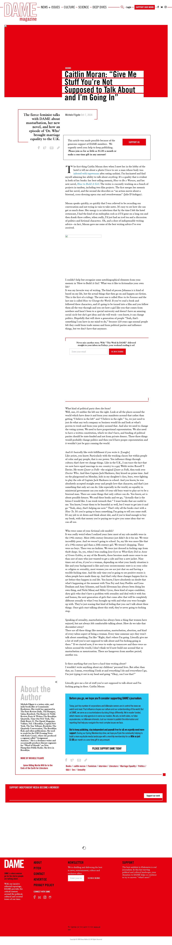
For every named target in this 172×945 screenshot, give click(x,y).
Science (83, 7)
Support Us (134, 142)
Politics (141, 766)
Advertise (40, 879)
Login (128, 7)
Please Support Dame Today (106, 748)
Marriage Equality (128, 766)
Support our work (153, 795)
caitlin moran (79, 766)
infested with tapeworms (86, 173)
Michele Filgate (36, 758)
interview (103, 766)
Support (128, 862)
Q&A (67, 769)
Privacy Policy (44, 885)
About (38, 862)
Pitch (37, 868)
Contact (39, 874)
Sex (73, 769)
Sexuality (81, 769)
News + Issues (50, 7)
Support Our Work (145, 7)
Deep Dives (100, 7)
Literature (113, 766)
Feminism (92, 766)
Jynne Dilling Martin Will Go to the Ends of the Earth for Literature (37, 766)
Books (68, 68)
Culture (69, 7)
